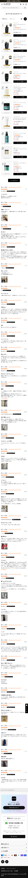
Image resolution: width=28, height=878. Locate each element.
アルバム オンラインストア (14, 187)
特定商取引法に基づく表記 (7, 870)
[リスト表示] (25, 19)
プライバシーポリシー (11, 868)
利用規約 (3, 868)
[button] (26, 708)
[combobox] (14, 7)
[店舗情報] (20, 4)
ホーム (2, 790)
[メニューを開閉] (2, 4)
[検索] (25, 8)
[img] (4, 189)
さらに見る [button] (3, 259)
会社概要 (16, 870)
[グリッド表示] (21, 19)
